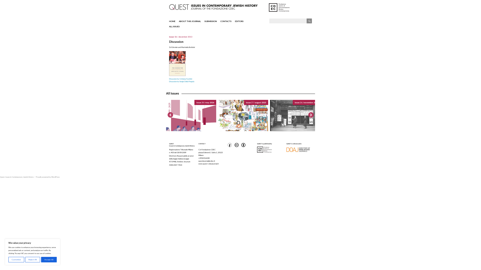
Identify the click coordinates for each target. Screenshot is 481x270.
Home (172, 21)
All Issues (174, 26)
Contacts (225, 21)
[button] (311, 115)
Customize (16, 259)
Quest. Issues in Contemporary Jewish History (17, 177)
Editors (239, 21)
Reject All (32, 259)
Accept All (48, 259)
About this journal (190, 21)
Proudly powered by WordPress (48, 177)
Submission (210, 21)
